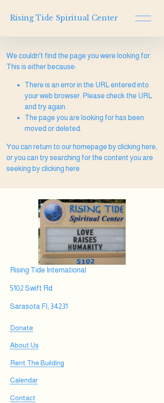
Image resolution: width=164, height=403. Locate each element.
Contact (23, 398)
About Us (24, 345)
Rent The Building (37, 363)
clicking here (137, 147)
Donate (21, 328)
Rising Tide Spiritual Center (64, 17)
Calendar (24, 380)
